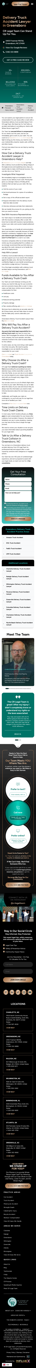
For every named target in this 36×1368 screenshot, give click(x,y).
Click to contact (7, 354)
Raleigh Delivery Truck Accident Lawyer (17, 578)
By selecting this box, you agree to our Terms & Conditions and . (17, 504)
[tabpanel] (18, 662)
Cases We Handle (22, 1311)
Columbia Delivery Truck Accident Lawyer (18, 608)
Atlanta (6, 1248)
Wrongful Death (9, 1207)
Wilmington (7, 1241)
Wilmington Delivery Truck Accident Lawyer (19, 585)
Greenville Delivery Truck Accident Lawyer (18, 601)
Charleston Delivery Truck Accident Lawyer (18, 616)
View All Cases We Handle (13, 1221)
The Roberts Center (10, 1278)
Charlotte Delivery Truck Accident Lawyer (18, 570)
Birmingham (8, 1251)
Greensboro (8, 1237)
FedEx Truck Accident (14, 548)
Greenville (7, 1244)
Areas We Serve (17, 1315)
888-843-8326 (9, 321)
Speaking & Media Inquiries (13, 1285)
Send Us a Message (18, 519)
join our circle (18, 980)
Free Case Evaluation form (18, 403)
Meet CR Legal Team (10, 1288)
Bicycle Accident (9, 1214)
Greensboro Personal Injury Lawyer (9, 108)
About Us (7, 1264)
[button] (32, 4)
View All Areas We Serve (12, 1255)
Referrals (24, 1325)
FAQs (5, 1274)
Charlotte (7, 1230)
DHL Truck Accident (13, 543)
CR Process (8, 1281)
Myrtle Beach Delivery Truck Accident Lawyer (19, 624)
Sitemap (19, 1352)
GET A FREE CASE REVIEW (18, 60)
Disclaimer (26, 1352)
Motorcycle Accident (11, 1204)
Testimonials (8, 1271)
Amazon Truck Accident (14, 537)
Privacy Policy (24, 505)
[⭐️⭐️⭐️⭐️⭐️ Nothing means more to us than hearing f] (26, 914)
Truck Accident (9, 1200)
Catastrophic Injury (10, 1211)
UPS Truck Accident (13, 554)
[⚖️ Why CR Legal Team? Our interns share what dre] (10, 914)
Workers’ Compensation (12, 1218)
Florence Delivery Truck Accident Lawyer (18, 593)
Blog (5, 1268)
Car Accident (8, 1197)
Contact (25, 1329)
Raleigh (6, 1234)
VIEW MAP (10, 1028)
